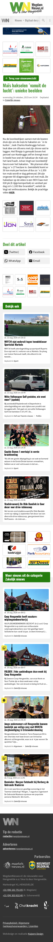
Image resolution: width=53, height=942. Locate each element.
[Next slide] (48, 905)
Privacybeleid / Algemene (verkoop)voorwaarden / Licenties (20, 924)
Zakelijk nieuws (12, 100)
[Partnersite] (13, 865)
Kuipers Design (36, 933)
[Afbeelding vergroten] (26, 119)
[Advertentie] (10, 49)
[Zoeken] (43, 20)
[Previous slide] (5, 905)
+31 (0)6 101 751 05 (13, 890)
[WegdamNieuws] (26, 8)
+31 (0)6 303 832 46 (13, 895)
